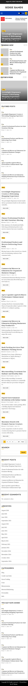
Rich (3, 596)
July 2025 (4, 527)
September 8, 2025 (12, 376)
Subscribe (26, 13)
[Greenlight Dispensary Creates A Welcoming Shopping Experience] (14, 187)
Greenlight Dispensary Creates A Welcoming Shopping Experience (12, 36)
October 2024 (5, 558)
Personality (5, 593)
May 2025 (4, 534)
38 (18, 442)
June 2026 (4, 517)
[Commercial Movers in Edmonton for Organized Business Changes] (5, 71)
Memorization (6, 586)
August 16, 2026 (12, 40)
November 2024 (6, 554)
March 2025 (5, 541)
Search (5, 447)
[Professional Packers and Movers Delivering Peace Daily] (5, 62)
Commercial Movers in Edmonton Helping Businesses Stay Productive (13, 175)
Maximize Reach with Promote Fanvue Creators (12, 423)
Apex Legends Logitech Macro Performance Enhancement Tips (12, 163)
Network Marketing (8, 589)
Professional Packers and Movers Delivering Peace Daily (18, 62)
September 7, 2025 (12, 402)
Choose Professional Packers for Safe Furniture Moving (16, 53)
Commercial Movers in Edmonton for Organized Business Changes (18, 72)
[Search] (23, 13)
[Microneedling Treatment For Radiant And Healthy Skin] (14, 367)
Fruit (3, 583)
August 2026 (5, 510)
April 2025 (5, 537)
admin (4, 222)
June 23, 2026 (6, 178)
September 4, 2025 (12, 426)
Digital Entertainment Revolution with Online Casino (14, 399)
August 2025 (5, 524)
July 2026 (4, 514)
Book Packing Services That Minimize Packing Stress (13, 348)
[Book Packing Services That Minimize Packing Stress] (14, 343)
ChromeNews (23, 682)
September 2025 (6, 520)
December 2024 (6, 551)
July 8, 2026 (6, 166)
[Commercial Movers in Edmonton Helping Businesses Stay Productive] (14, 317)
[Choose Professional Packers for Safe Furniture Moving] (5, 52)
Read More (5, 208)
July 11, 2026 (6, 130)
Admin (4, 40)
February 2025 (6, 544)
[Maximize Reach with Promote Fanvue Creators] (14, 417)
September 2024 (6, 561)
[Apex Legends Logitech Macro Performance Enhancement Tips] (14, 290)
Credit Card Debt (7, 576)
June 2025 (4, 531)
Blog (4, 31)
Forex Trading (6, 579)
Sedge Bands (14, 7)
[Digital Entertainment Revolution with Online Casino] (14, 393)
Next (22, 442)
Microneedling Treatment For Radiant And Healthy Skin (14, 373)
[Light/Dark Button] (19, 13)
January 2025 (5, 547)
